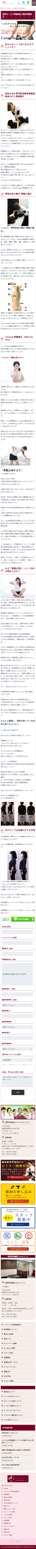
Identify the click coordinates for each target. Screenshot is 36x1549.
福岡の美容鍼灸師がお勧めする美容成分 (16, 1450)
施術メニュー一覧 (9, 1509)
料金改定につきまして (10, 1433)
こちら (25, 902)
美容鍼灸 (6, 1494)
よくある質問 (8, 1514)
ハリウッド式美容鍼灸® (12, 1325)
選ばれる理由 (8, 1334)
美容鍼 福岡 (8, 1428)
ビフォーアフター (10, 1367)
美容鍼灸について (10, 1329)
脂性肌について (9, 1392)
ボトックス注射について (12, 1401)
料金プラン (8, 1339)
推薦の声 (7, 1371)
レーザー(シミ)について (12, 1410)
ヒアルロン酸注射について (13, 1415)
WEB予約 (7, 1376)
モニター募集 (8, 1381)
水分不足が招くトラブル (10, 1457)
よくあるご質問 (9, 1348)
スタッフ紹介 (8, 1353)
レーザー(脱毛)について (12, 1406)
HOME (6, 1488)
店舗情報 (7, 1357)
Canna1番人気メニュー (11, 1503)
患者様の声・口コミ (11, 1362)
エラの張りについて (11, 1420)
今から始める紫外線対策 (10, 1465)
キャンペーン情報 (10, 1343)
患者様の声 (7, 1523)
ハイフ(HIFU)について (12, 1396)
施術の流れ (7, 1500)
